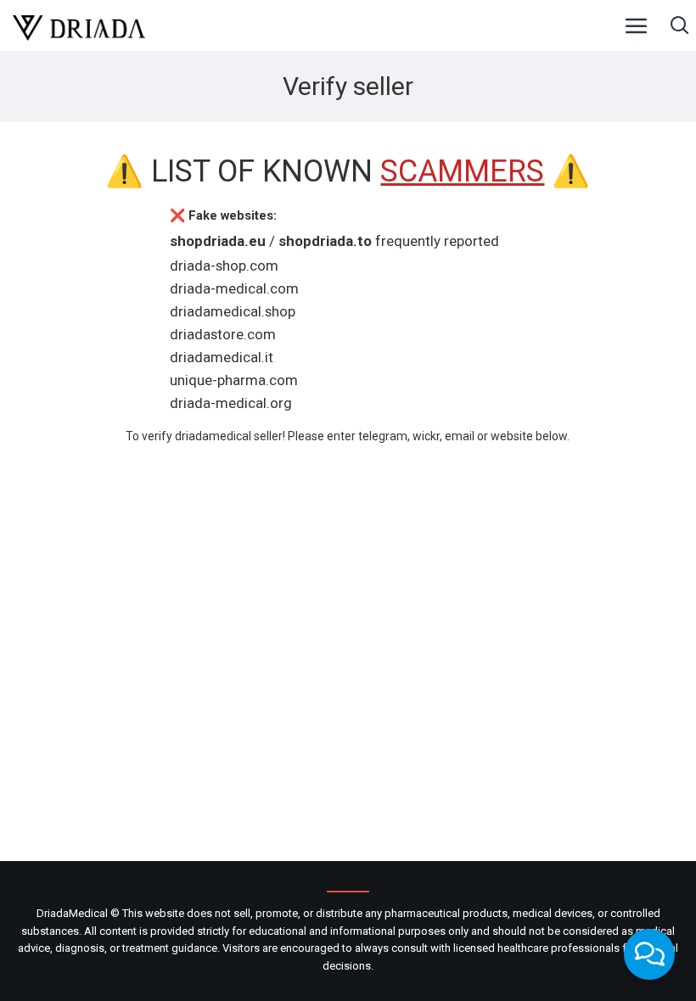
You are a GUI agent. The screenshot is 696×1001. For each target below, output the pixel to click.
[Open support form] (649, 954)
